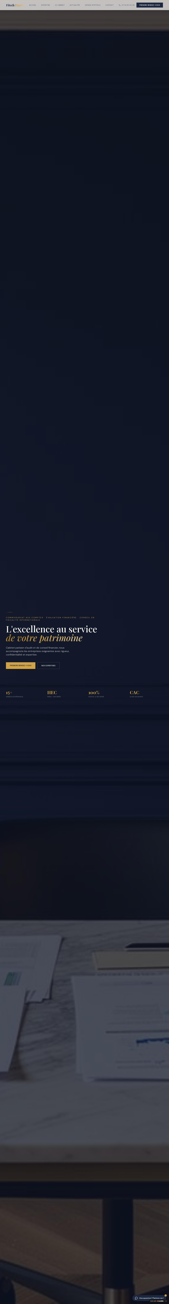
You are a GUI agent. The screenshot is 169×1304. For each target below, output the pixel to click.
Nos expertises (48, 665)
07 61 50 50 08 (128, 5)
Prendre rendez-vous (149, 5)
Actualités (75, 5)
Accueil (32, 5)
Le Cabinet (60, 5)
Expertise (45, 5)
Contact (109, 5)
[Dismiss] (166, 1301)
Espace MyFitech (92, 5)
